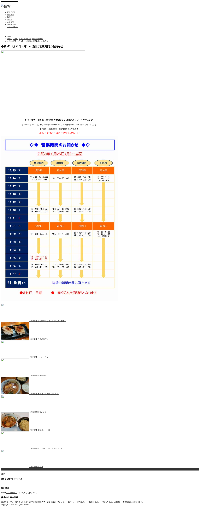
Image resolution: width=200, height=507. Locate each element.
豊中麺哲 (10, 15)
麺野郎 (9, 17)
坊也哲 (9, 20)
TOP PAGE (11, 12)
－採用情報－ (11, 493)
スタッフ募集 (12, 27)
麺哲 (3, 474)
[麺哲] (6, 6)
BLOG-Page (11, 24)
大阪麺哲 (10, 22)
